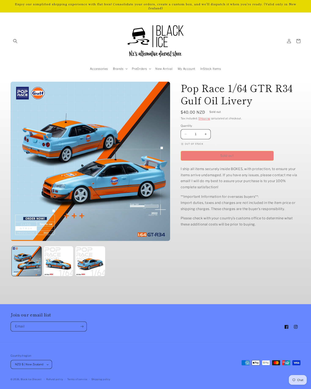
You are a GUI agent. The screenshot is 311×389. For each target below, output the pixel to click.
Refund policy (54, 379)
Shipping (204, 118)
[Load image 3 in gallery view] (90, 261)
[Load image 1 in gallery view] (26, 261)
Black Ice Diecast (31, 379)
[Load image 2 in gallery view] (58, 261)
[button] (15, 41)
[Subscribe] (82, 326)
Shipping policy (101, 379)
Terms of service (77, 379)
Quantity (186, 125)
